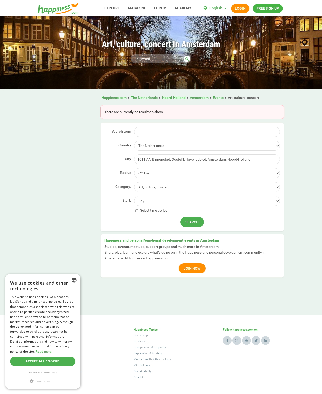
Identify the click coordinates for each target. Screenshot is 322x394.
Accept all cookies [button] (43, 361)
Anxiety (157, 353)
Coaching (140, 377)
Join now (192, 268)
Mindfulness (142, 365)
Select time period (153, 210)
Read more (44, 351)
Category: (123, 187)
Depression (141, 353)
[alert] (42, 331)
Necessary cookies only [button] (43, 372)
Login (240, 8)
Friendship (141, 335)
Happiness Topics (146, 329)
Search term (121, 131)
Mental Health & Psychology (152, 359)
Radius (125, 173)
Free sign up (268, 8)
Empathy (160, 347)
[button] (42, 381)
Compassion (142, 347)
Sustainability (143, 371)
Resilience (140, 341)
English (215, 8)
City (128, 159)
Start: (126, 200)
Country (124, 145)
